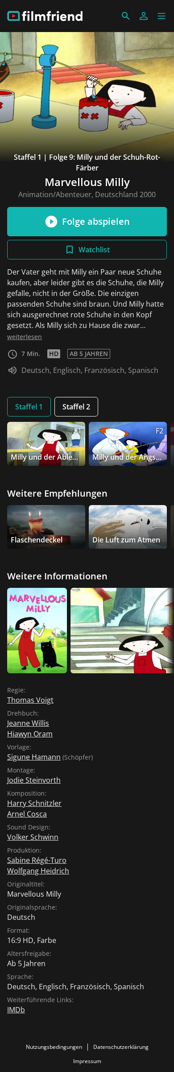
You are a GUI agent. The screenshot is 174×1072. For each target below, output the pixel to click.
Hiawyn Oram (30, 734)
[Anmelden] (144, 16)
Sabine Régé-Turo (36, 860)
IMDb (16, 1010)
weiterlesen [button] (24, 336)
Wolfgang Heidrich (38, 871)
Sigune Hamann (34, 757)
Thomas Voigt (30, 700)
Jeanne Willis (28, 723)
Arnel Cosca (27, 814)
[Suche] (126, 16)
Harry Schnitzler (34, 803)
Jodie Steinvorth (34, 780)
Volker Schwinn (32, 837)
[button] (161, 16)
